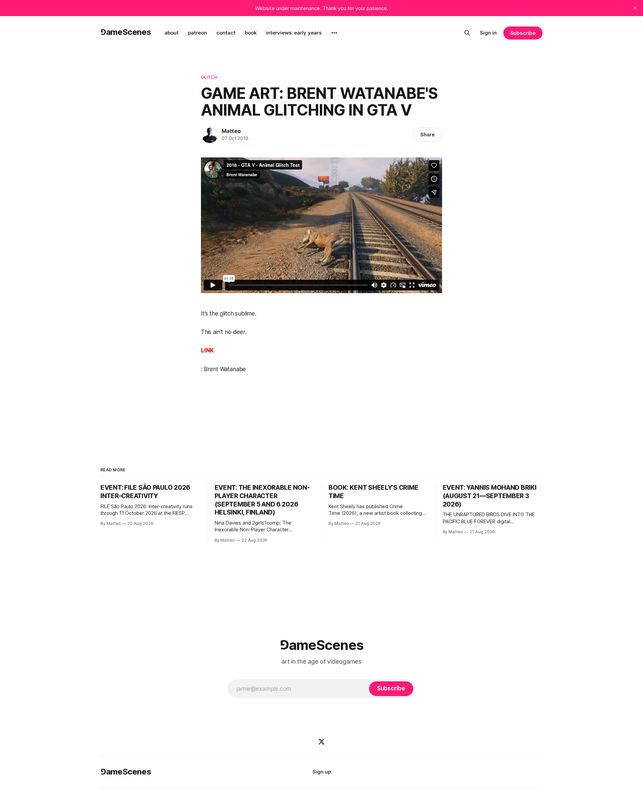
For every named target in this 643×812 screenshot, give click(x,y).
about (171, 32)
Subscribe (522, 33)
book (251, 32)
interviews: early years (294, 32)
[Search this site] (467, 32)
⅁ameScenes (125, 32)
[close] (635, 8)
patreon (197, 32)
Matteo (231, 131)
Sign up (321, 771)
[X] (321, 741)
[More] (334, 32)
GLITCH (209, 77)
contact (225, 32)
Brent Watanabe (225, 369)
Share (427, 134)
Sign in (488, 32)
